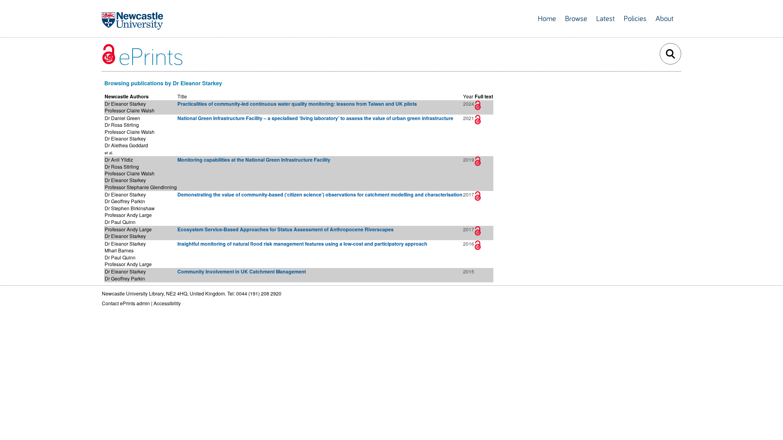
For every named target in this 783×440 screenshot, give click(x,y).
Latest (605, 19)
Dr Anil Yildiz (119, 159)
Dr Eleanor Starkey (125, 103)
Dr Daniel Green (122, 118)
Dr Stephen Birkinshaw (130, 208)
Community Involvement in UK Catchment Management (241, 271)
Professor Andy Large (128, 214)
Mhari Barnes (119, 250)
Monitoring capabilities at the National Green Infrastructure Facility (253, 159)
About (664, 19)
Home (547, 19)
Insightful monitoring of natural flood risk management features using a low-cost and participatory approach (302, 243)
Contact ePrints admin (126, 303)
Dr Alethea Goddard (126, 145)
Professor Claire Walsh (129, 110)
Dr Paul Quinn (120, 222)
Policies (635, 19)
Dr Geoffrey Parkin (125, 201)
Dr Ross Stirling (122, 124)
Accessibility (167, 303)
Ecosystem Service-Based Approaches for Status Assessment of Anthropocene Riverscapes (285, 229)
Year (468, 96)
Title (182, 96)
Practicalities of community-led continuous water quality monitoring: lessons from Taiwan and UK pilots (297, 103)
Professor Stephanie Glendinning (141, 187)
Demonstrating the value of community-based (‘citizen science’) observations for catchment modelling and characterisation (319, 194)
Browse (576, 19)
